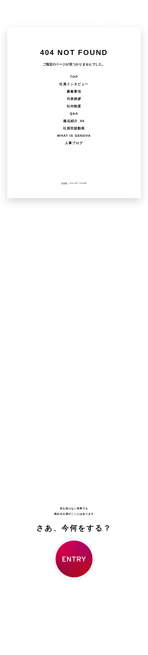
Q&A (74, 113)
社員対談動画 (74, 128)
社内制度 (74, 106)
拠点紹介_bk (74, 121)
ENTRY (113, 21)
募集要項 (74, 91)
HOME (64, 183)
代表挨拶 (74, 99)
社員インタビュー (73, 84)
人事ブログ (74, 143)
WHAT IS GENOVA (74, 135)
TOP (74, 77)
